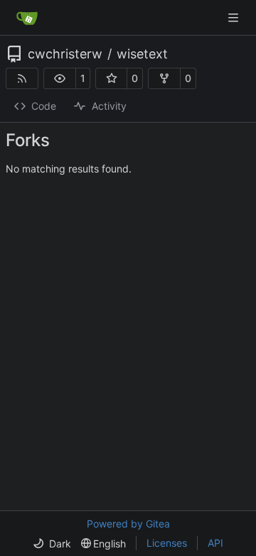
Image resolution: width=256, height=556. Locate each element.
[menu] (52, 543)
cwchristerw (65, 54)
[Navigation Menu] (234, 17)
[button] (59, 78)
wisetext (142, 54)
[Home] (27, 18)
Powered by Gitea (128, 524)
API (215, 543)
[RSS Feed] (22, 78)
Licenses (166, 543)
